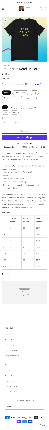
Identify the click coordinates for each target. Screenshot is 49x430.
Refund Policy (10, 340)
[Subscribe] (41, 407)
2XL (34, 107)
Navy (34, 93)
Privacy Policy (10, 345)
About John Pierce (12, 356)
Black (6, 93)
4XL (14, 112)
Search (7, 334)
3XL (5, 112)
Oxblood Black (21, 93)
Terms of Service (11, 350)
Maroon (7, 98)
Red (18, 98)
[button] (3, 8)
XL (26, 107)
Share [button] (7, 274)
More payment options (24, 143)
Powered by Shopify (29, 425)
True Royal (30, 98)
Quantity (5, 118)
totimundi (21, 425)
